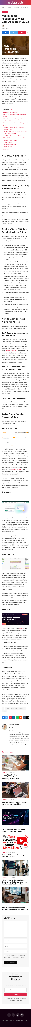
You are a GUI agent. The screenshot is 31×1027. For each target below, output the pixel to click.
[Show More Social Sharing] (27, 32)
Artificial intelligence (11, 351)
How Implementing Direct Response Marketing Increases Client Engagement (14, 804)
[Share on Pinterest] (22, 32)
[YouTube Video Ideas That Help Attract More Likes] (15, 842)
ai (2, 708)
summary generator (16, 469)
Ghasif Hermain (10, 26)
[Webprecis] (16, 2)
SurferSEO (22, 628)
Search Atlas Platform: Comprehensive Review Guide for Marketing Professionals (14, 777)
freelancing (14, 708)
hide (11, 109)
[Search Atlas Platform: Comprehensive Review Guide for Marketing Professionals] (15, 762)
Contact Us (4, 1022)
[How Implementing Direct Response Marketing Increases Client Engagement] (15, 790)
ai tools (7, 708)
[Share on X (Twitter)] (14, 32)
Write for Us (23, 1020)
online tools (22, 708)
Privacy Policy (14, 1000)
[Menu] (3, 3)
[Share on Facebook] (5, 32)
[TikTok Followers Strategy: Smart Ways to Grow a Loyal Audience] (15, 817)
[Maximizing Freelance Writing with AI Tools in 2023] (15, 45)
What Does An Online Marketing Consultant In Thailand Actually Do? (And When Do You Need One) (14, 882)
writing (4, 711)
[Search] (28, 3)
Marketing (5, 12)
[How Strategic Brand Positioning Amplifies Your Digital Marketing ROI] (15, 895)
